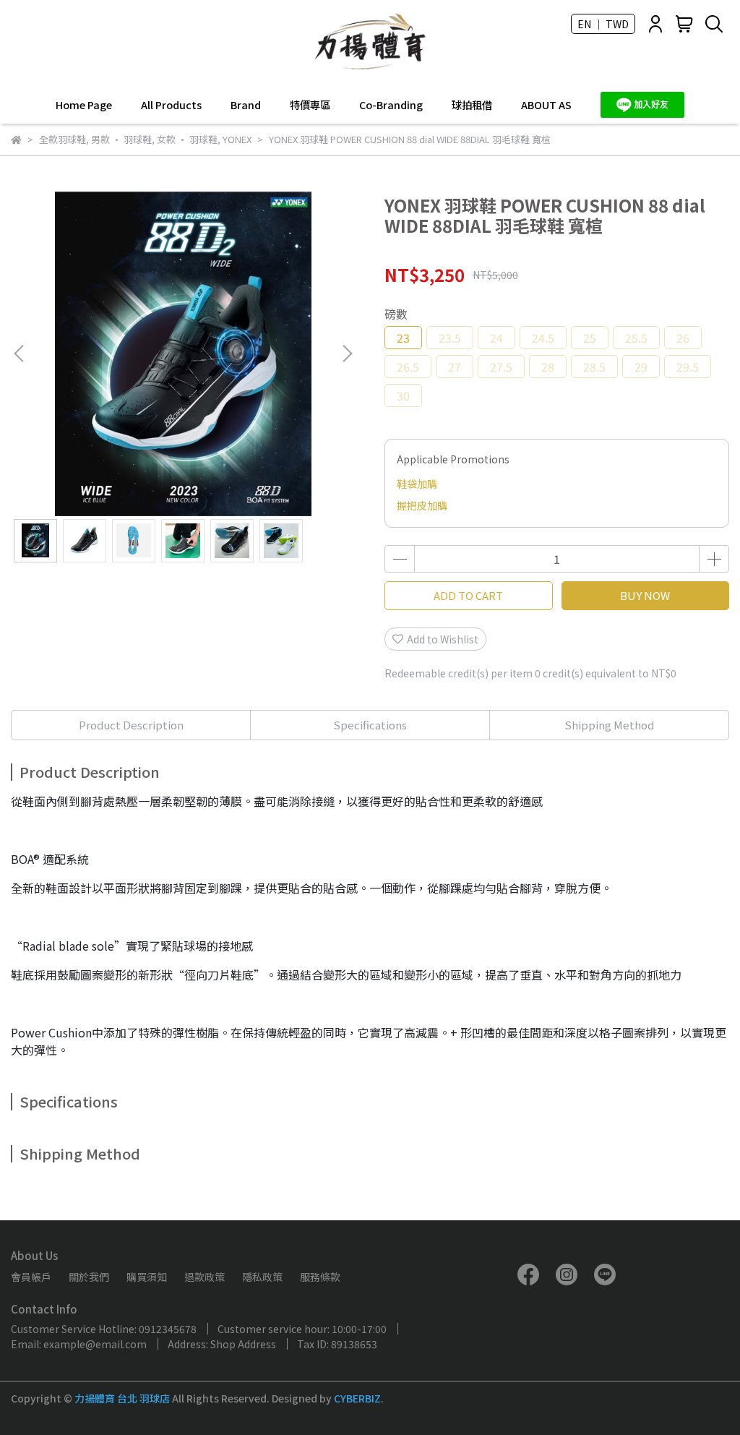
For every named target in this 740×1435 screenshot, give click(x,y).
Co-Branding (391, 105)
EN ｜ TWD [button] (603, 23)
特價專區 (310, 105)
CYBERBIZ (357, 1398)
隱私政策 (262, 1276)
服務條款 (320, 1276)
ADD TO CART (468, 595)
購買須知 (146, 1276)
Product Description (131, 724)
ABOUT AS (546, 105)
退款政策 (204, 1276)
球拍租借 (472, 105)
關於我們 (89, 1276)
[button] (347, 353)
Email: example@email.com (79, 1344)
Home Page (84, 105)
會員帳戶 (31, 1276)
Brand (246, 105)
